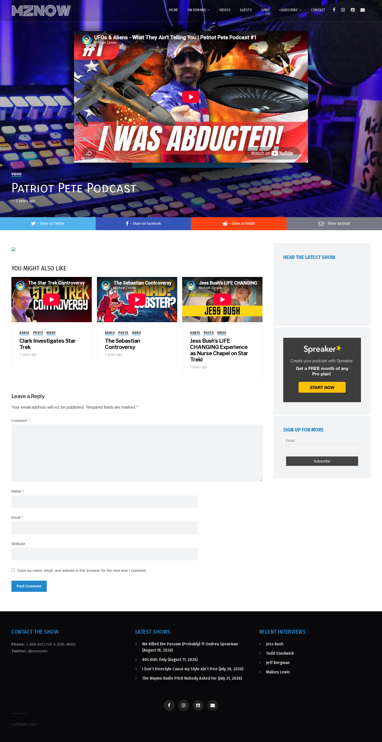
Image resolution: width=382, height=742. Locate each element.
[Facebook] (334, 10)
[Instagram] (343, 10)
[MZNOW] (41, 10)
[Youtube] (353, 10)
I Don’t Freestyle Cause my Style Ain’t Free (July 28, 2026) (192, 668)
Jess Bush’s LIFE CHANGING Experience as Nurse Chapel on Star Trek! (219, 350)
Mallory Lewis (278, 672)
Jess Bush (274, 643)
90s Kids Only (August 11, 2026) (170, 659)
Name (17, 491)
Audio (24, 333)
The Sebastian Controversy (122, 344)
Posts (38, 333)
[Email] (363, 10)
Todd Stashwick (280, 653)
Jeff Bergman (277, 662)
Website (18, 544)
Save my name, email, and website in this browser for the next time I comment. (82, 570)
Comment (20, 421)
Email (17, 517)
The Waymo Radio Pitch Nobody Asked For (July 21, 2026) (192, 678)
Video (16, 174)
